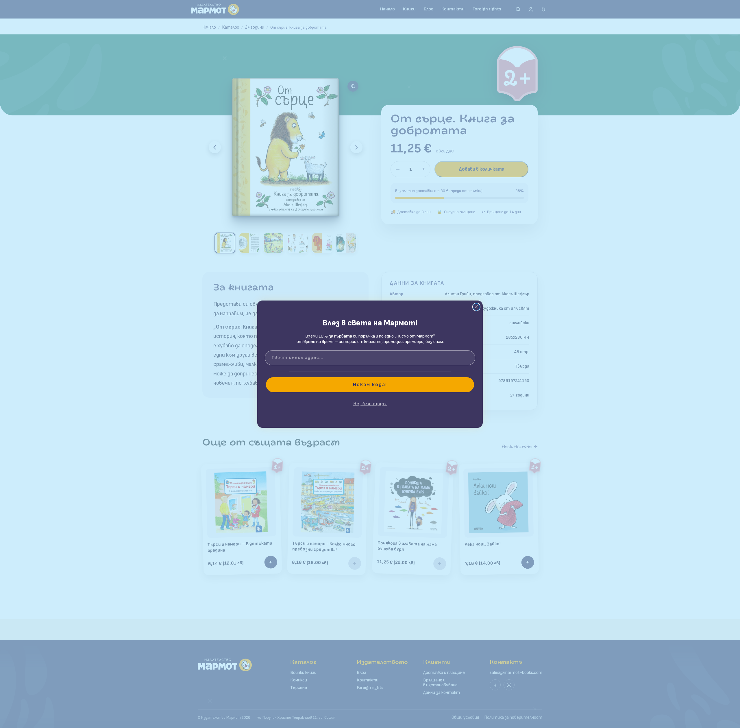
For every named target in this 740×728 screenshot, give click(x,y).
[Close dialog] (476, 306)
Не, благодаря (370, 404)
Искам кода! (370, 384)
